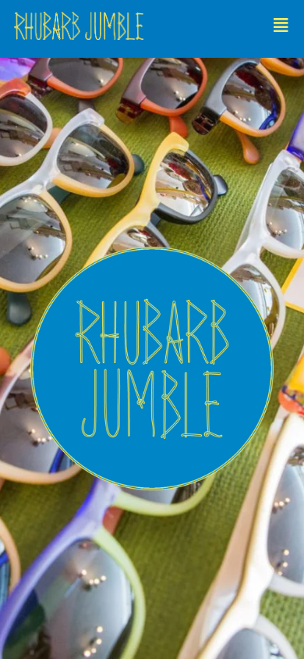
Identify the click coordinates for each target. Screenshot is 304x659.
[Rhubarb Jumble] (150, 29)
